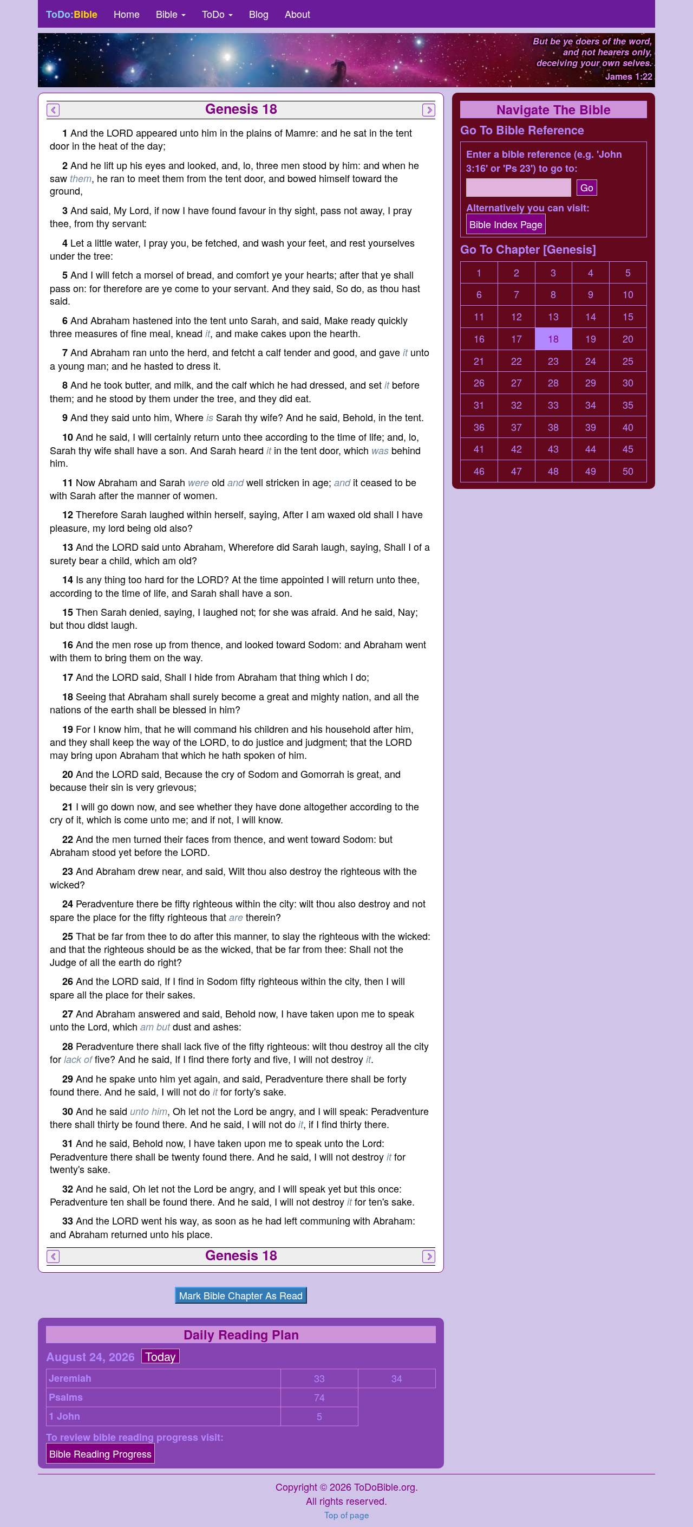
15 (628, 316)
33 (319, 1378)
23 (553, 361)
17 (516, 338)
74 (319, 1397)
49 (590, 471)
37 (516, 427)
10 (628, 294)
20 (628, 338)
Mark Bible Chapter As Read (241, 1295)
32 (516, 404)
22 (516, 361)
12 (516, 316)
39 (590, 427)
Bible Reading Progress (100, 1453)
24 (590, 361)
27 (516, 382)
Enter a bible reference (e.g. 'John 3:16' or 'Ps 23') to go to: (544, 161)
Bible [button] (168, 14)
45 (628, 448)
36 (479, 427)
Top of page (346, 1514)
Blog (259, 14)
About (297, 14)
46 (479, 471)
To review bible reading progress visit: (135, 1437)
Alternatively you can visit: (528, 208)
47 (516, 471)
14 (590, 316)
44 (590, 448)
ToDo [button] (214, 14)
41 (479, 448)
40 (628, 427)
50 (628, 471)
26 (479, 382)
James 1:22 (628, 76)
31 (479, 404)
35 (628, 404)
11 (479, 316)
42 (516, 448)
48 (553, 471)
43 (553, 448)
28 (553, 382)
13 (553, 316)
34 (396, 1378)
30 (628, 382)
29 (590, 382)
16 (479, 338)
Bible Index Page (505, 224)
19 (590, 338)
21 (479, 361)
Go (586, 187)
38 (553, 427)
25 (628, 361)
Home (127, 14)
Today (160, 1356)
